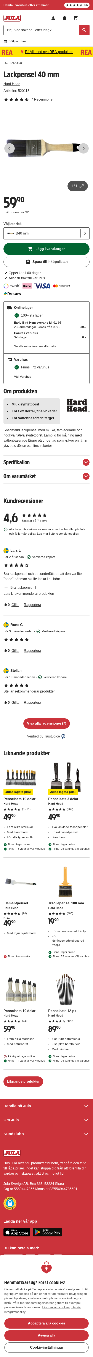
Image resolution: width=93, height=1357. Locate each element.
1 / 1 (74, 186)
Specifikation (16, 462)
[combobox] (46, 30)
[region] (46, 1306)
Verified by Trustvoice (43, 736)
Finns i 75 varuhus (26, 848)
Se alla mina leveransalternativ (35, 346)
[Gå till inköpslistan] (64, 18)
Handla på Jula (17, 1106)
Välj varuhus (18, 41)
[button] (9, 1203)
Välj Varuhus (22, 376)
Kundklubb (13, 1134)
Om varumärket (19, 476)
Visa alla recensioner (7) (46, 723)
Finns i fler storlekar (19, 956)
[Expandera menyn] (87, 18)
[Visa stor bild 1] (46, 148)
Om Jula (11, 1120)
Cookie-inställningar (46, 1347)
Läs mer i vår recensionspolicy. (58, 533)
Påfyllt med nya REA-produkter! (49, 52)
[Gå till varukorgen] (76, 18)
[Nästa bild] (83, 148)
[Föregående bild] (9, 148)
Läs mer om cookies (56, 1307)
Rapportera (32, 605)
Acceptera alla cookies (46, 1323)
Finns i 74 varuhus (26, 1060)
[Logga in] (53, 18)
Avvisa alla (46, 1335)
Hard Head (11, 84)
